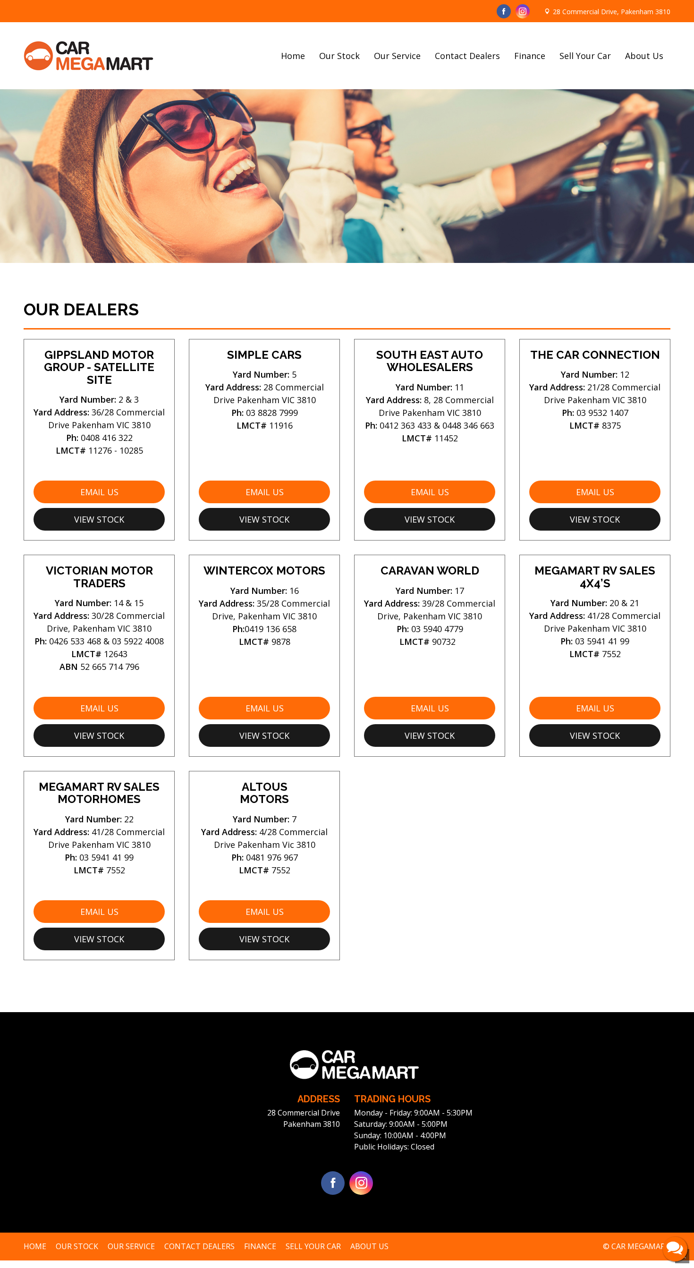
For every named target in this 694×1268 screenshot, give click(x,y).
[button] (675, 1249)
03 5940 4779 (437, 628)
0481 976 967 (272, 857)
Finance (529, 55)
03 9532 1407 (602, 412)
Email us (99, 708)
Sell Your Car (585, 55)
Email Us (99, 492)
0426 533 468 (75, 641)
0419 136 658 (270, 628)
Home (293, 55)
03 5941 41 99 (602, 641)
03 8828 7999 (272, 412)
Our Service (397, 55)
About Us (644, 55)
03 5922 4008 (138, 641)
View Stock (99, 519)
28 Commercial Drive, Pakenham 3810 (611, 11)
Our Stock (339, 55)
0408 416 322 (107, 437)
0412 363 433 (406, 425)
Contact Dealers (467, 55)
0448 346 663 (468, 425)
